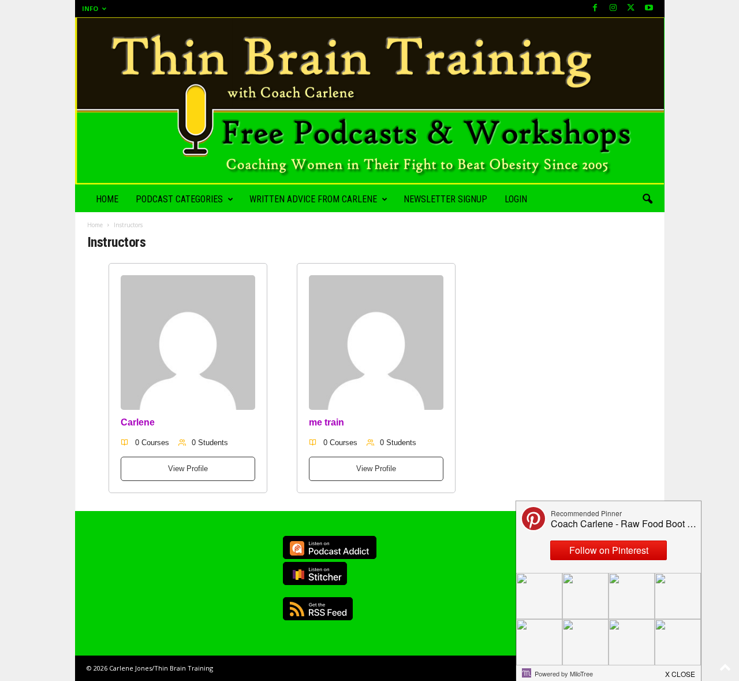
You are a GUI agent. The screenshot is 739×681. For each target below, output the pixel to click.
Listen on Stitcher (315, 573)
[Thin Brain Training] (370, 100)
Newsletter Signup (445, 199)
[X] (631, 8)
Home (107, 199)
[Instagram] (613, 8)
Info (90, 8)
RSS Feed (318, 608)
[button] (647, 199)
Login (516, 199)
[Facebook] (595, 8)
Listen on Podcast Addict (329, 547)
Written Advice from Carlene (313, 199)
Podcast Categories (179, 199)
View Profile (188, 468)
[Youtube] (649, 8)
